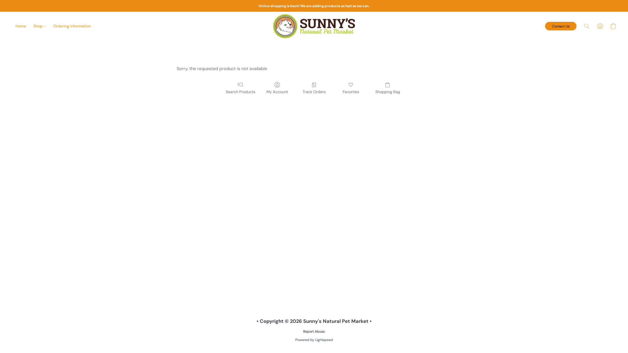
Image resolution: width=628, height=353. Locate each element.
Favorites (351, 91)
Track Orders (314, 91)
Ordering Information (72, 26)
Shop (38, 26)
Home (20, 26)
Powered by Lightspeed (314, 340)
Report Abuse (314, 331)
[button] (314, 26)
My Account (277, 91)
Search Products (240, 91)
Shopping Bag (387, 91)
